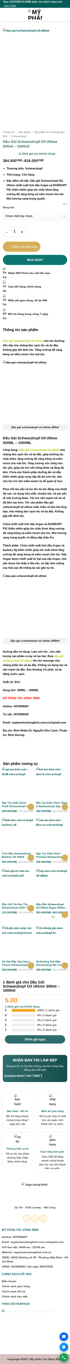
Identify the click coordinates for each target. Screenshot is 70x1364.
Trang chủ (9, 132)
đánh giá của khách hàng (22, 1006)
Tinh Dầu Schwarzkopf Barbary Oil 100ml (16, 855)
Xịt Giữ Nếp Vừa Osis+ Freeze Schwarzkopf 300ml (16, 963)
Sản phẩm (24, 132)
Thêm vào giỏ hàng (24, 246)
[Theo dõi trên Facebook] (26, 1218)
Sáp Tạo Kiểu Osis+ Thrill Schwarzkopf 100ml (18, 804)
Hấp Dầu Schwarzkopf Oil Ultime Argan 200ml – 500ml (51, 906)
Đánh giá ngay (35, 1039)
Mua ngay (35, 259)
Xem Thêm (10, 5)
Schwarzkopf (19, 136)
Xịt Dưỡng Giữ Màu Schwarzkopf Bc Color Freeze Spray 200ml (50, 963)
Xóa (65, 204)
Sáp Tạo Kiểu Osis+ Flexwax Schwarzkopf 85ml (50, 855)
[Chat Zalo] (64, 1336)
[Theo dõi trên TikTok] (43, 1218)
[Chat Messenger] (64, 1347)
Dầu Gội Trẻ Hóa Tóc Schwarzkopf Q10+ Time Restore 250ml (17, 906)
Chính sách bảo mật (14, 1296)
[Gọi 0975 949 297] (64, 1357)
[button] (5, 14)
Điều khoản (9, 1281)
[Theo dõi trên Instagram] (35, 1218)
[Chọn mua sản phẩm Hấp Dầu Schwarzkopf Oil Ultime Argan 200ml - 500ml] (65, 915)
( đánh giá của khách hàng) (37, 153)
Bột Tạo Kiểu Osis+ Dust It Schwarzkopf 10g (51, 804)
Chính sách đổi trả (13, 1291)
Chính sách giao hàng (16, 1286)
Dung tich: (9, 207)
